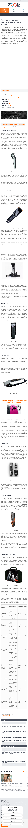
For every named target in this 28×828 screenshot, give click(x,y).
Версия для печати (5, 127)
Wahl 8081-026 (5, 101)
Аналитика (10, 0)
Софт (23, 11)
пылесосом (24, 503)
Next (14, 743)
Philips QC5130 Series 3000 (7, 94)
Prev (14, 723)
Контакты (7, 805)
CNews (6, 0)
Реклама (8, 804)
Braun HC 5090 (5, 103)
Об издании (3, 804)
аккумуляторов (4, 486)
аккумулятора (14, 601)
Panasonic (11, 226)
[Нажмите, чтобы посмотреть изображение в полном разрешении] (14, 168)
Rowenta (12, 530)
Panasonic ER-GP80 (6, 95)
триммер (11, 259)
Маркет (21, 0)
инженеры (8, 141)
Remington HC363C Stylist (8, 107)
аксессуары (3, 594)
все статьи (24, 720)
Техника (5, 11)
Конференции (17, 0)
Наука (14, 11)
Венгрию (13, 432)
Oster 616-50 (4, 99)
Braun (11, 480)
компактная (18, 137)
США (4, 434)
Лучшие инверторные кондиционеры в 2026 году (14, 728)
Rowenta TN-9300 (5, 105)
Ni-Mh (25, 485)
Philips (25, 134)
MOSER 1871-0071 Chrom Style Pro (9, 97)
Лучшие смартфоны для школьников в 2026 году (14, 726)
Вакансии (2, 805)
